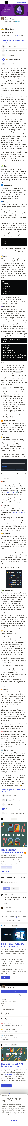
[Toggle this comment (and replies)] (2, 897)
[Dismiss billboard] (26, 1095)
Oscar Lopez (9, 18)
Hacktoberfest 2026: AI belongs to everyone (12, 1065)
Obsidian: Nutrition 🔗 (11, 492)
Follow (14, 991)
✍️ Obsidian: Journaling (9, 1030)
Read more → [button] (6, 1086)
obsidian (20, 35)
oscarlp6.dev (17, 21)
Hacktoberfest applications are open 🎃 (14, 851)
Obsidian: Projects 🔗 (18, 512)
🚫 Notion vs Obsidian (12, 1024)
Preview (15, 888)
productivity (5, 35)
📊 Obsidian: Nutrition (9, 1037)
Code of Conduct (9, 920)
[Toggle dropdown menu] (25, 819)
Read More (5, 871)
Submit (7, 888)
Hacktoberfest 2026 (9, 1074)
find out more (16, 917)
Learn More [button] (5, 977)
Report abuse (19, 920)
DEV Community (6, 1093)
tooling (13, 35)
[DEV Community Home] (6, 2)
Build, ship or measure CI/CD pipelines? (12, 945)
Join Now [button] (14, 1120)
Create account (21, 2)
